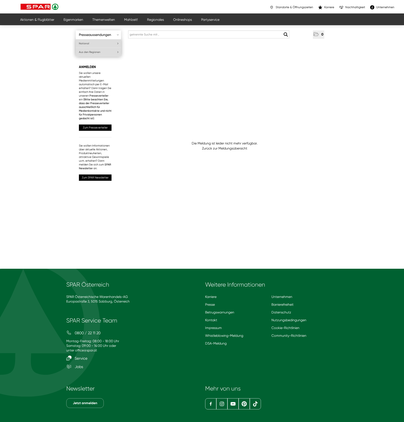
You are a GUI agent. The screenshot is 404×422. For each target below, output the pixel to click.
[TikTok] (255, 403)
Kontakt (211, 320)
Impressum (213, 328)
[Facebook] (210, 403)
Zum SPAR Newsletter (95, 177)
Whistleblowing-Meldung (224, 336)
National (84, 43)
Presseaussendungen (95, 35)
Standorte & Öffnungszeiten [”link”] (294, 7)
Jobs (78, 366)
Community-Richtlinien (288, 336)
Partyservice (210, 20)
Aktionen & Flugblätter (37, 20)
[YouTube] (233, 403)
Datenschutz (281, 312)
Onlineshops (182, 20)
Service (81, 358)
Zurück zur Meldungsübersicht (224, 148)
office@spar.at (86, 350)
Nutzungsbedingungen (288, 320)
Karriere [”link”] (328, 7)
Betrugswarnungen (219, 312)
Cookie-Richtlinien (285, 328)
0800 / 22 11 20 (87, 333)
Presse (210, 305)
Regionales (155, 20)
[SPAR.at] (40, 6)
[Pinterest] (244, 403)
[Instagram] (221, 403)
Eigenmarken (73, 20)
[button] (318, 34)
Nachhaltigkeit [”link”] (354, 7)
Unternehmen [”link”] (384, 7)
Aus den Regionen (89, 52)
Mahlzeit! (131, 20)
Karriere (211, 297)
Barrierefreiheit (282, 305)
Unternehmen (281, 297)
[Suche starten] (285, 34)
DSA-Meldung (216, 343)
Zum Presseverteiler (95, 127)
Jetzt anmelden (85, 403)
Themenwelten (103, 20)
